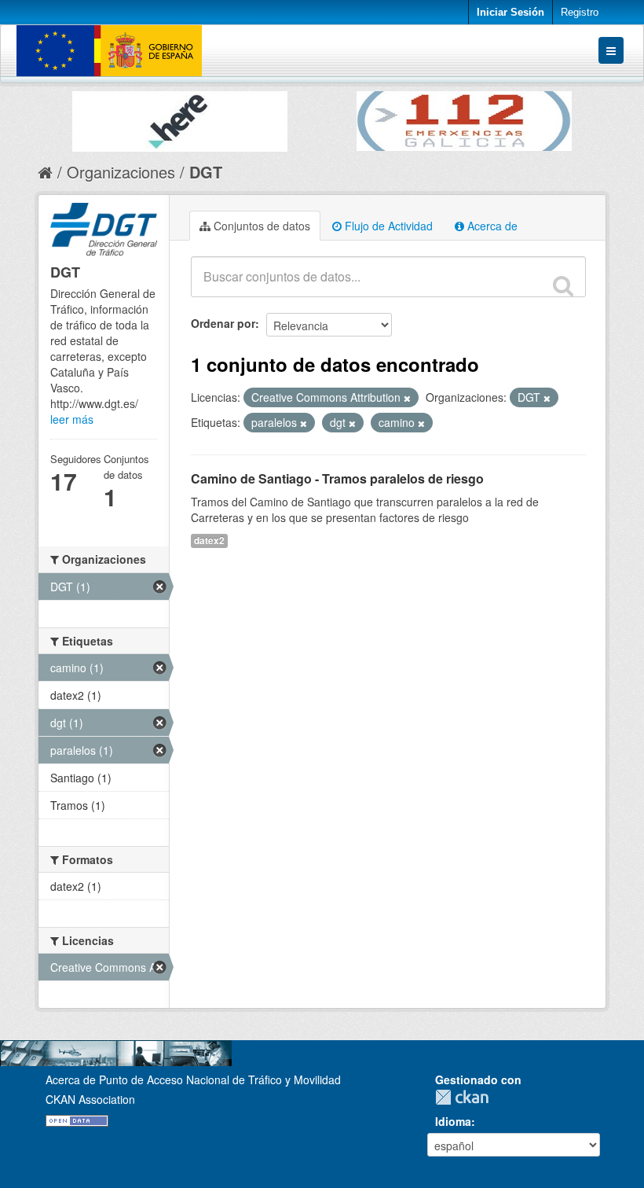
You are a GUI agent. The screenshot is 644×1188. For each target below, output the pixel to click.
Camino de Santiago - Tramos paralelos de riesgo (337, 478)
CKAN (465, 1097)
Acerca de (491, 226)
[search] (563, 285)
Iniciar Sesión (510, 12)
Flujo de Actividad (387, 226)
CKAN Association (90, 1099)
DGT (205, 171)
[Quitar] (407, 398)
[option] (179, 117)
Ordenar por (223, 323)
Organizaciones (121, 171)
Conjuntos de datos (260, 226)
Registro (579, 12)
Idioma (453, 1121)
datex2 (209, 540)
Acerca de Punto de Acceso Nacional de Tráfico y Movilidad (193, 1079)
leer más (71, 419)
